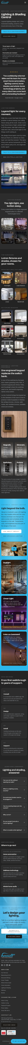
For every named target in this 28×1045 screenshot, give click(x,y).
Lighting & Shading (6, 987)
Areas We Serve (5, 1010)
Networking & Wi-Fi (6, 975)
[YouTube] (9, 965)
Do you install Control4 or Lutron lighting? (14, 822)
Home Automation (5, 985)
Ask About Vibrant (11, 531)
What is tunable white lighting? (14, 830)
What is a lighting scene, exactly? (14, 789)
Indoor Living (4, 1000)
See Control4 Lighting (12, 157)
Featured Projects (5, 1005)
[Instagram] (4, 965)
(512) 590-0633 (9, 36)
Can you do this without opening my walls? (14, 781)
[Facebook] (2, 965)
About (10, 1043)
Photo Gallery (4, 1008)
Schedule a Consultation (14, 931)
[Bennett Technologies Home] (5, 2)
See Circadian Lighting (13, 536)
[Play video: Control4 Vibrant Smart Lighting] (14, 549)
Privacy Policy (16, 1043)
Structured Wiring (5, 977)
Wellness (3, 990)
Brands (3, 992)
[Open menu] (25, 2)
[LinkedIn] (7, 965)
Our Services (4, 972)
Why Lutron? (14, 815)
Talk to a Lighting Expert (14, 31)
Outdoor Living (5, 1003)
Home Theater (5, 980)
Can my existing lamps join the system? (14, 807)
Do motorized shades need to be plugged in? (14, 798)
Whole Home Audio (6, 982)
